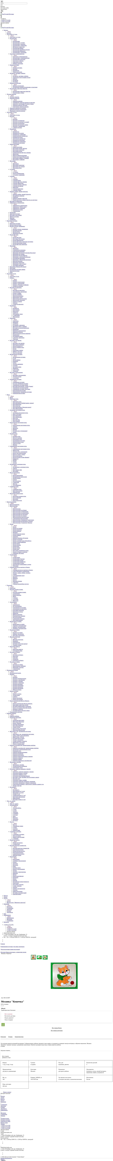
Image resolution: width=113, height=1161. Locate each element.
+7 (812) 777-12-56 (5, 1125)
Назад (9, 31)
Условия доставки (5, 1120)
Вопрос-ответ (4, 1122)
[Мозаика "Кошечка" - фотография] (64, 975)
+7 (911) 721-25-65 (5, 1128)
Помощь (3, 1115)
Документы (4, 1108)
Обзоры (3, 1124)
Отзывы (10, 1036)
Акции (2, 1097)
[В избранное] (2, 1005)
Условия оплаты (5, 1118)
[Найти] (2, 11)
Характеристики (19, 1036)
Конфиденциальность (6, 1158)
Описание (3, 1036)
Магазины (3, 1113)
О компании (4, 1104)
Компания (3, 1101)
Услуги (2, 1100)
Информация (4, 1110)
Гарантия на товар (5, 1121)
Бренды (3, 1099)
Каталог (3, 1096)
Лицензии (3, 1106)
